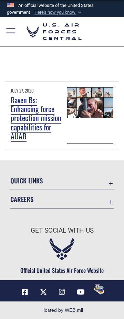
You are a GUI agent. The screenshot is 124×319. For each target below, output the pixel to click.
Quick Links (26, 180)
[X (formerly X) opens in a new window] (43, 292)
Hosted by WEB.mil (62, 310)
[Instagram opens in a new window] (62, 292)
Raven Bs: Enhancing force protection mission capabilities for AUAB (36, 118)
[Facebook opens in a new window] (25, 292)
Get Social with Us (62, 230)
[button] (58, 12)
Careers (21, 199)
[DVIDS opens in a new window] (99, 289)
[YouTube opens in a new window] (80, 292)
